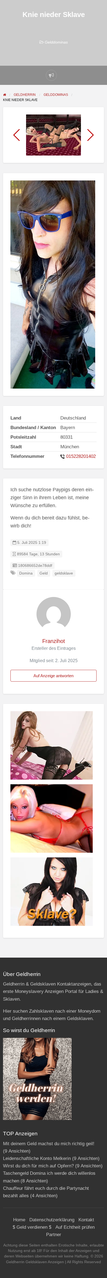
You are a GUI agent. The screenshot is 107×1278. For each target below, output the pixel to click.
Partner (53, 1234)
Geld (44, 573)
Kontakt (86, 1219)
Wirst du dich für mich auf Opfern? (38, 1165)
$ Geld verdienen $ (32, 1227)
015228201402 (81, 456)
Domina (26, 573)
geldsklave (64, 573)
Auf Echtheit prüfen (75, 1227)
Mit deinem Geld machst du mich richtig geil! (48, 1143)
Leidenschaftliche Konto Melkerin (37, 1158)
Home (19, 1219)
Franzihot (53, 641)
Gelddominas (56, 42)
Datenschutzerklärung (51, 1219)
